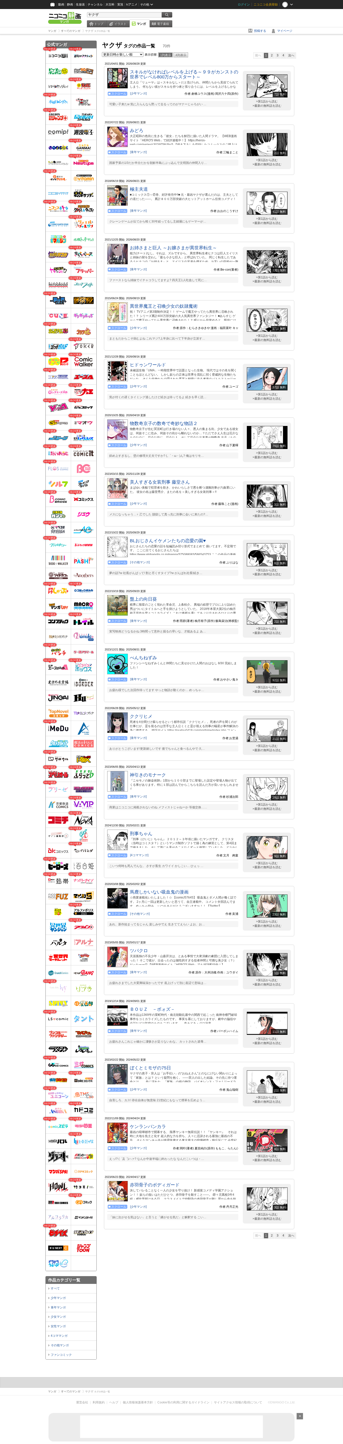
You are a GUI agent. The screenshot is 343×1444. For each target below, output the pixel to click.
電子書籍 (163, 24)
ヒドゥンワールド (148, 364)
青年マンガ (58, 1307)
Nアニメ (131, 4)
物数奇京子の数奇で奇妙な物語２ (164, 423)
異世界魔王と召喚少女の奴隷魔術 (164, 306)
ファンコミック (61, 1355)
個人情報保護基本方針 (138, 1402)
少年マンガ (58, 1298)
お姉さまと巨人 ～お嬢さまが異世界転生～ (173, 247)
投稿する (260, 31)
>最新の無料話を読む (267, 105)
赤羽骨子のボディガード (155, 1184)
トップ (98, 24)
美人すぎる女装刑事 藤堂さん (160, 482)
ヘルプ (113, 1402)
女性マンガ (58, 1326)
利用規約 (99, 1402)
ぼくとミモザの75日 (150, 1067)
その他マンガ (60, 1345)
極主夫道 (139, 189)
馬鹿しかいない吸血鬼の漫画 (159, 892)
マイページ (284, 31)
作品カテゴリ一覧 (64, 1280)
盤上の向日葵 (143, 599)
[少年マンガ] (138, 93)
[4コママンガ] (139, 855)
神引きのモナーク (148, 774)
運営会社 (82, 1402)
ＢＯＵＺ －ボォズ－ (152, 1009)
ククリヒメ (141, 716)
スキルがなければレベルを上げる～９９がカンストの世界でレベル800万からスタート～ (184, 74)
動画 (61, 4)
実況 (120, 4)
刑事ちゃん (141, 833)
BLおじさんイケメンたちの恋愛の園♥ (168, 540)
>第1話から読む (267, 101)
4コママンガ (59, 1336)
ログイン (244, 4)
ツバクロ (139, 950)
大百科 (110, 4)
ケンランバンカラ (148, 1126)
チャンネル (95, 4)
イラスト (120, 24)
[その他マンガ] (140, 562)
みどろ (136, 130)
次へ (291, 55)
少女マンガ (58, 1316)
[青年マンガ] (138, 152)
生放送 (80, 4)
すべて (55, 1288)
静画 (70, 4)
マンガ (141, 24)
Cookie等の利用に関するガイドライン (183, 1402)
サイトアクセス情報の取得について (238, 1402)
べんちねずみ (143, 657)
